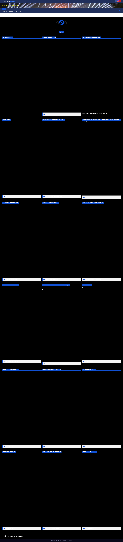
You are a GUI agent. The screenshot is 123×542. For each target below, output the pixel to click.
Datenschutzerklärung (8, 11)
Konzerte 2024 (21, 8)
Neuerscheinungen (73, 8)
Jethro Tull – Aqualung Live (91, 528)
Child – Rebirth (8, 196)
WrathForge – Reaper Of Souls (11, 446)
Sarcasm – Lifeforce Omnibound (52, 279)
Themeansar (70, 540)
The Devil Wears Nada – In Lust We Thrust (93, 279)
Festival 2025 (83, 8)
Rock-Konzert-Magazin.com (10, 5)
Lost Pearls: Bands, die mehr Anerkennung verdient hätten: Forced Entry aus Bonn (101, 197)
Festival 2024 (30, 8)
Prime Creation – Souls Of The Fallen (52, 446)
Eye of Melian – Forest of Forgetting (52, 528)
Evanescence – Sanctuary (10, 528)
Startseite (9, 8)
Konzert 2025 (92, 8)
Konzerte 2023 (39, 8)
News (15, 8)
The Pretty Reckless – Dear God (12, 361)
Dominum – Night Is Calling (51, 114)
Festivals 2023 (48, 8)
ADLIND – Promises (89, 361)
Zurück (61, 32)
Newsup (65, 540)
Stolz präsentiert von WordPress (56, 540)
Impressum (108, 8)
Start (3, 14)
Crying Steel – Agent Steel (90, 446)
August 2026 (19, 11)
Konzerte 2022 (57, 8)
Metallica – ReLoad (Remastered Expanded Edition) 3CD (56, 363)
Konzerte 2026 (100, 8)
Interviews (65, 8)
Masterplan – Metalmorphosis (11, 279)
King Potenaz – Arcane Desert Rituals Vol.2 (54, 196)
